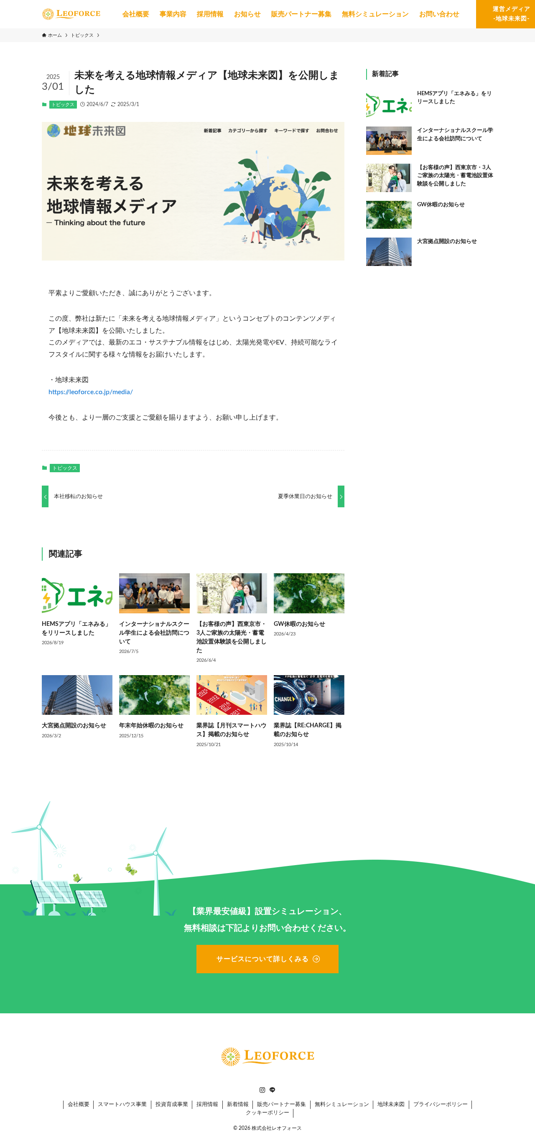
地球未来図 (391, 1104)
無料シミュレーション (342, 1104)
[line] (272, 1090)
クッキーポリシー (267, 1113)
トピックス (62, 104)
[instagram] (262, 1090)
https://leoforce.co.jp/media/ (90, 392)
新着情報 (238, 1104)
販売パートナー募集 (281, 1104)
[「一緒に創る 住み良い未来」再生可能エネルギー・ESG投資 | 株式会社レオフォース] (71, 14)
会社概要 (78, 1104)
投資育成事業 (171, 1104)
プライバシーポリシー (440, 1104)
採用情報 (207, 1104)
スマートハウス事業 (122, 1104)
